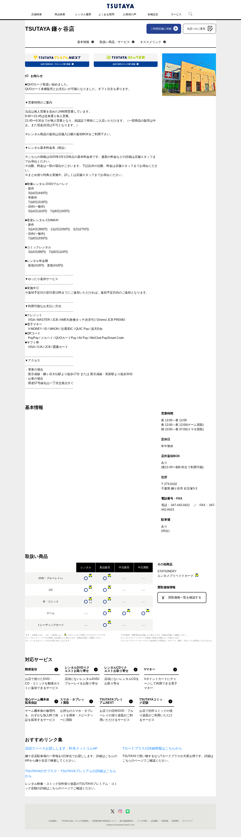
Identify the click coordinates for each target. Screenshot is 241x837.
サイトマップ (187, 821)
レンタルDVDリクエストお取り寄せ (77, 669)
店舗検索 (36, 14)
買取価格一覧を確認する (184, 597)
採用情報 (164, 821)
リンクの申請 (142, 821)
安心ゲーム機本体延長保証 (37, 701)
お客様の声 (129, 14)
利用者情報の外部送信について (104, 821)
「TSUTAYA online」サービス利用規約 (74, 821)
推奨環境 (175, 821)
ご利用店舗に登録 (161, 28)
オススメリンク (150, 42)
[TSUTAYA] (120, 6)
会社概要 (154, 821)
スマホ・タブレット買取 (72, 701)
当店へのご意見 (196, 28)
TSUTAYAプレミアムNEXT (111, 701)
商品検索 (60, 14)
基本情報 (83, 42)
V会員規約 (52, 821)
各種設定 (153, 14)
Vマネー (149, 669)
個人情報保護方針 (126, 821)
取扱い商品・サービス (115, 42)
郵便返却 (31, 669)
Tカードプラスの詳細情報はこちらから (152, 748)
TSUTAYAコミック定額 (150, 701)
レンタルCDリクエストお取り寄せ (116, 669)
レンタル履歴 (83, 14)
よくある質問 (106, 14)
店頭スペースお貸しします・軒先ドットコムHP (61, 748)
